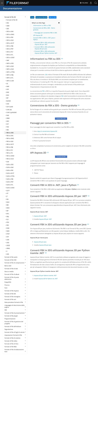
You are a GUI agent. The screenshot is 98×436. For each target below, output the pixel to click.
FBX (7, 130)
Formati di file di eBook (11, 274)
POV (7, 222)
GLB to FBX (9, 170)
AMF (7, 86)
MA (7, 199)
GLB (7, 162)
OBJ (7, 216)
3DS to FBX (9, 37)
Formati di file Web (10, 347)
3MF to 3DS (10, 63)
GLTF (7, 190)
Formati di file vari (10, 299)
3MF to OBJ (9, 75)
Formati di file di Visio (11, 344)
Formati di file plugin (11, 316)
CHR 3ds (9, 110)
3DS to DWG (10, 34)
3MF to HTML (10, 72)
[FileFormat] (18, 2)
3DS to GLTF (10, 43)
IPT (7, 193)
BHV (7, 95)
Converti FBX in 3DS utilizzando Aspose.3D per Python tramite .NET (46, 52)
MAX (7, 202)
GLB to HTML (10, 176)
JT (7, 196)
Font (5, 288)
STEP (7, 234)
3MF (7, 60)
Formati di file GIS (10, 294)
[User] (90, 3)
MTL (7, 214)
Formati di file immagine (12, 296)
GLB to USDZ (10, 188)
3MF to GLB (10, 69)
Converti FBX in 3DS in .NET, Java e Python (44, 38)
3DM (7, 26)
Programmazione (9, 319)
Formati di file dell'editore (12, 326)
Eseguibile (7, 282)
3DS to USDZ (10, 57)
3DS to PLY (9, 52)
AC (7, 83)
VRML (8, 248)
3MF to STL (9, 78)
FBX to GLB (9, 141)
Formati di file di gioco (11, 291)
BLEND (8, 101)
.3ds (46, 74)
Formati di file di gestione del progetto (13, 322)
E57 (7, 124)
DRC (7, 121)
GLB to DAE (9, 167)
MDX (7, 208)
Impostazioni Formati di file (13, 335)
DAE (7, 115)
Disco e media (8, 271)
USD (7, 242)
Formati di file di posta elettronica (11, 278)
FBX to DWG (10, 138)
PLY (7, 219)
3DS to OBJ (9, 46)
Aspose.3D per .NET (40, 216)
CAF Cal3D (9, 107)
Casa (32, 17)
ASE (7, 89)
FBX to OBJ (9, 147)
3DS (7, 28)
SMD (7, 231)
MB (7, 205)
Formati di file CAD (10, 260)
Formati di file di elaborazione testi (14, 350)
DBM (7, 118)
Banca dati (7, 266)
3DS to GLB (9, 40)
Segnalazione (8, 329)
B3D (7, 92)
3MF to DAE (10, 66)
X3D (7, 254)
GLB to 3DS (9, 164)
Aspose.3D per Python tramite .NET (45, 275)
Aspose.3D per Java (40, 242)
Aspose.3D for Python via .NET (48, 279)
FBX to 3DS (9, 133)
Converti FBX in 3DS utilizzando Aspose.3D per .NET (45, 43)
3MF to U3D (10, 81)
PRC (7, 225)
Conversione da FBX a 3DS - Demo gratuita (44, 29)
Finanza (6, 285)
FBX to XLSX (10, 159)
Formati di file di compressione (14, 263)
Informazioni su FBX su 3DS (42, 25)
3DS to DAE (9, 31)
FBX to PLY (9, 150)
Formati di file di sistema (12, 338)
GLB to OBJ (9, 179)
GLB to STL (9, 185)
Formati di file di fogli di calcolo (14, 332)
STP (7, 237)
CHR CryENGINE (11, 112)
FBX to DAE (9, 135)
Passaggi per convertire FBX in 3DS (46, 33)
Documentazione (12, 8)
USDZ (8, 245)
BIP (7, 98)
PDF (5, 310)
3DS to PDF (9, 49)
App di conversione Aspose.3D (47, 131)
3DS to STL (9, 55)
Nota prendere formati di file (13, 302)
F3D (7, 127)
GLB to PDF (9, 182)
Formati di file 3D (10, 17)
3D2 (7, 23)
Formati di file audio (10, 257)
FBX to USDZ (10, 156)
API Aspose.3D (37, 35)
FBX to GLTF (10, 144)
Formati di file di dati (11, 268)
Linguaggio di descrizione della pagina (14, 306)
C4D (7, 104)
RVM (7, 228)
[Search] (95, 3)
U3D (7, 240)
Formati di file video (10, 341)
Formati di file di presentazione (14, 313)
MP (7, 211)
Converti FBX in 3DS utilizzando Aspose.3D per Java (45, 48)
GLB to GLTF (10, 173)
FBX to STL (9, 153)
